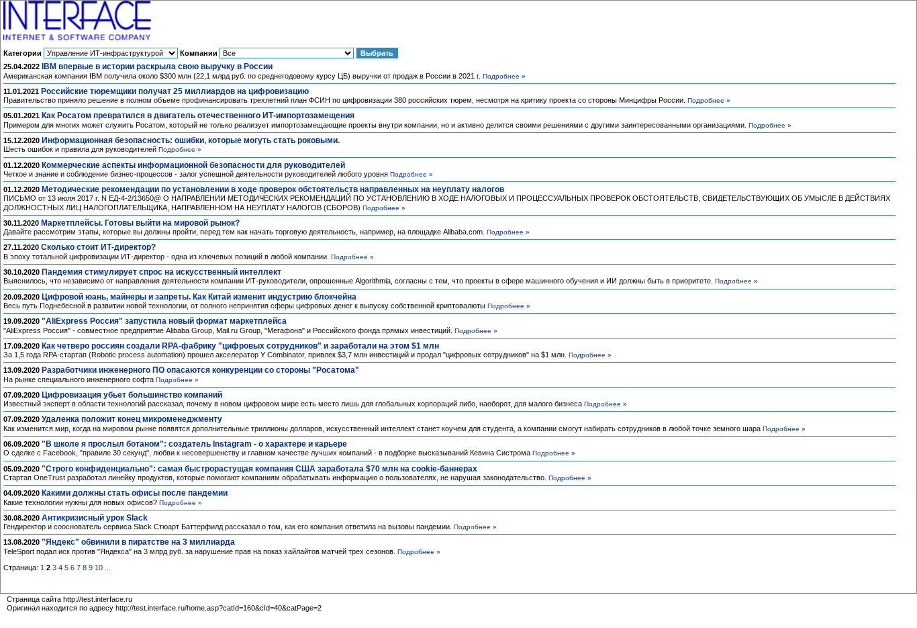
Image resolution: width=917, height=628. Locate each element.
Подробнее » (504, 76)
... (108, 568)
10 (99, 568)
